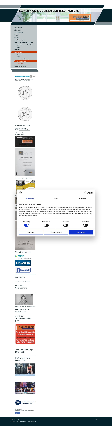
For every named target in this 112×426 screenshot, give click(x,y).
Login (97, 419)
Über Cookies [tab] (82, 198)
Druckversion (15, 419)
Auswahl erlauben (56, 232)
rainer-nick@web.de (24, 130)
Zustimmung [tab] (30, 198)
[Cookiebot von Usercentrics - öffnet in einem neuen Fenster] (85, 193)
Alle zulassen (81, 232)
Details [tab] (56, 198)
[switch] (46, 225)
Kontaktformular (19, 134)
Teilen (18, 413)
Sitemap (21, 419)
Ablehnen (31, 232)
